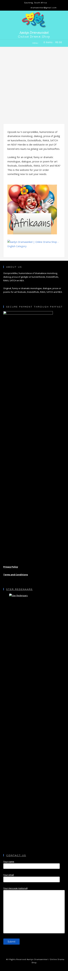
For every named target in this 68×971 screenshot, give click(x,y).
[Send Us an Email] (18, 8)
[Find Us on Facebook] (23, 8)
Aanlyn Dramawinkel (34, 32)
